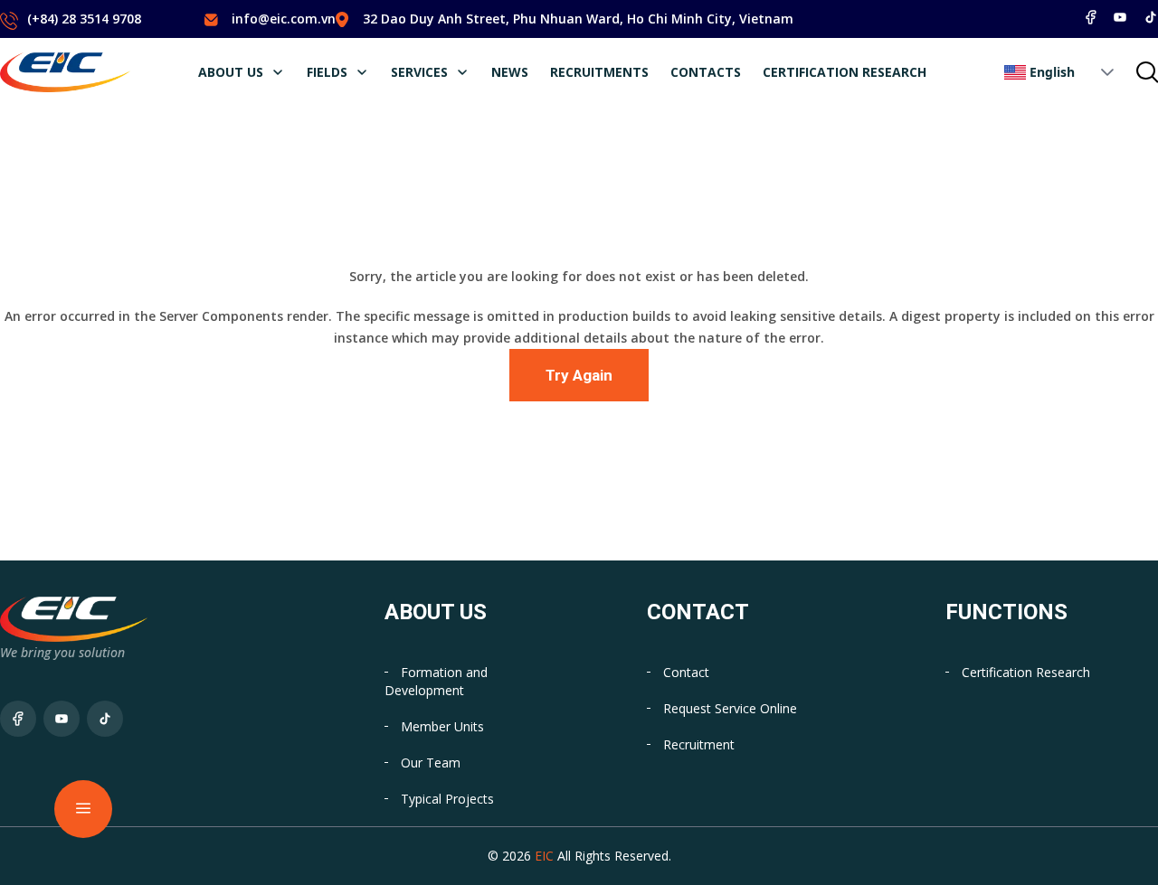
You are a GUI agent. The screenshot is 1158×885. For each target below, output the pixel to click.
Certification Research (1026, 672)
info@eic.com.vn (284, 18)
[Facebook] (1091, 17)
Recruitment (699, 744)
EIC (544, 855)
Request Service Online (730, 708)
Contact (686, 672)
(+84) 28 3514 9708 (84, 18)
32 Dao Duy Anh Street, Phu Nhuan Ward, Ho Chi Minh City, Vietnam (578, 18)
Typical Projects (447, 798)
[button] (1107, 72)
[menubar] (562, 72)
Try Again (579, 375)
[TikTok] (1151, 17)
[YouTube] (1120, 17)
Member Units (442, 726)
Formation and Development (436, 681)
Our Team (430, 762)
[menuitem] (241, 72)
